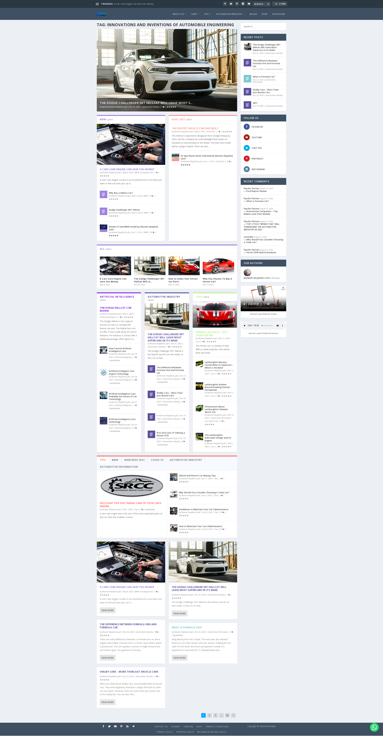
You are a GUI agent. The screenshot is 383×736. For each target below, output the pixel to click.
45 (151, 232)
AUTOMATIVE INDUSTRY (229, 14)
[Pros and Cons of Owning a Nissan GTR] (151, 434)
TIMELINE (188, 726)
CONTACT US (161, 726)
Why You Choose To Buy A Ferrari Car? (217, 280)
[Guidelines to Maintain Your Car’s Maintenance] (173, 511)
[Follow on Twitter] (109, 726)
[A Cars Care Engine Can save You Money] (131, 144)
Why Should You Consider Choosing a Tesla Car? (204, 492)
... (221, 715)
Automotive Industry (150, 107)
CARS (194, 14)
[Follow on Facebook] (103, 726)
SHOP (265, 14)
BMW (137, 172)
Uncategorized (146, 172)
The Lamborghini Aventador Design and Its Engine (218, 438)
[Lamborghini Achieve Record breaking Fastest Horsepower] (199, 386)
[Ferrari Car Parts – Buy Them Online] (215, 314)
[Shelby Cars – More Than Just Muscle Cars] (151, 394)
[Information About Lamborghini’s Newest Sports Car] (199, 408)
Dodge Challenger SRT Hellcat (124, 209)
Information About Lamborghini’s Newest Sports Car (216, 409)
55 (221, 529)
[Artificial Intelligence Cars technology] (103, 420)
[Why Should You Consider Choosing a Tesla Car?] (173, 494)
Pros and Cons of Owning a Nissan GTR (171, 434)
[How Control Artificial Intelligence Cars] (103, 350)
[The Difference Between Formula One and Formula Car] (151, 369)
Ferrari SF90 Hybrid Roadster (261, 252)
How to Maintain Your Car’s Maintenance (200, 526)
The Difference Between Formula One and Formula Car (170, 370)
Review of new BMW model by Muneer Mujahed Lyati (133, 228)
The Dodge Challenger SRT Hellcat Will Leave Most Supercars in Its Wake (166, 337)
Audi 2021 (211, 131)
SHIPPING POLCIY (185, 731)
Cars (198, 341)
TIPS (206, 14)
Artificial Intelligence (108, 317)
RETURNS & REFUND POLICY (211, 731)
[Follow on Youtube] (115, 726)
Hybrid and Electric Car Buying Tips (197, 475)
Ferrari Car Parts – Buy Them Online (212, 334)
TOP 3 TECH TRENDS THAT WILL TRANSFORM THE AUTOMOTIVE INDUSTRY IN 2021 (261, 227)
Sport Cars (213, 421)
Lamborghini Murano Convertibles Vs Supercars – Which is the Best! (219, 365)
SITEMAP (175, 726)
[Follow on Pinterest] (121, 726)
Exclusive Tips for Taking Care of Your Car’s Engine (130, 504)
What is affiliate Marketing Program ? (132, 3)
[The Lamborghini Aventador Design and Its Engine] (199, 436)
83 (227, 715)
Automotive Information (221, 418)
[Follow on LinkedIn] (127, 726)
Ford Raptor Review (256, 191)
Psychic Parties (251, 188)
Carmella (248, 236)
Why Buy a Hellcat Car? (121, 192)
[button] (374, 727)
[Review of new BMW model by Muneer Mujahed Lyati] (103, 228)
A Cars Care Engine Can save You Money (127, 169)
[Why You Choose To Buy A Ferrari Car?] (218, 266)
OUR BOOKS (278, 14)
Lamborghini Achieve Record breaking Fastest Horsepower (217, 387)
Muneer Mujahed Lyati (118, 107)
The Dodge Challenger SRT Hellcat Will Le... (149, 280)
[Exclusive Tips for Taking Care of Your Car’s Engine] (132, 486)
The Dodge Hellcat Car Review (116, 309)
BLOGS (253, 14)
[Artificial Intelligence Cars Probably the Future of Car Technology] (103, 395)
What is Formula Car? (187, 627)
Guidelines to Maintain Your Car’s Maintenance (203, 509)
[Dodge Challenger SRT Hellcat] (103, 211)
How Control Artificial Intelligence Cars (120, 350)
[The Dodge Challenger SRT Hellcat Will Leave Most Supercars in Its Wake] (149, 266)
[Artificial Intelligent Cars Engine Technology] (103, 372)
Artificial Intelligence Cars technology (122, 420)
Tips (136, 509)
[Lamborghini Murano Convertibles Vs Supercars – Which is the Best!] (199, 363)
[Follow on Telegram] (133, 726)
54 (221, 512)
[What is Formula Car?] (247, 78)
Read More (108, 610)
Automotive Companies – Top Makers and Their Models (261, 212)
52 (227, 161)
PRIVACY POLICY (165, 731)
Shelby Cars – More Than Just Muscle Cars (170, 394)
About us (178, 14)
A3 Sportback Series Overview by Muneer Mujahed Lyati (207, 157)
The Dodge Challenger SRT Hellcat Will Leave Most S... (146, 103)
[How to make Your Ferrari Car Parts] (184, 266)
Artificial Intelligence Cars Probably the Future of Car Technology (123, 396)
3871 (255, 103)
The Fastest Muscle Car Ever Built (195, 128)
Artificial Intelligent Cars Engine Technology (121, 372)
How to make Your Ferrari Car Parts (183, 280)
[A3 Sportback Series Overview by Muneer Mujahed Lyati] (175, 157)
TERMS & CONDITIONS (216, 726)
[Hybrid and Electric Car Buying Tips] (173, 477)
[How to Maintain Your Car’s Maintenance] (173, 528)
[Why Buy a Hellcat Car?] (103, 194)
